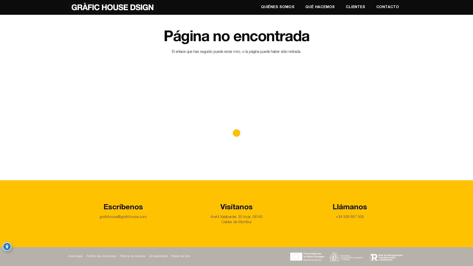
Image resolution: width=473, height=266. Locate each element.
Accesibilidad (158, 256)
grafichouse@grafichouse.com (123, 217)
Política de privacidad (101, 256)
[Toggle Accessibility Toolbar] (7, 246)
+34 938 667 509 (350, 217)
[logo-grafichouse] (112, 7)
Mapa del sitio (180, 256)
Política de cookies (132, 256)
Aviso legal (75, 256)
